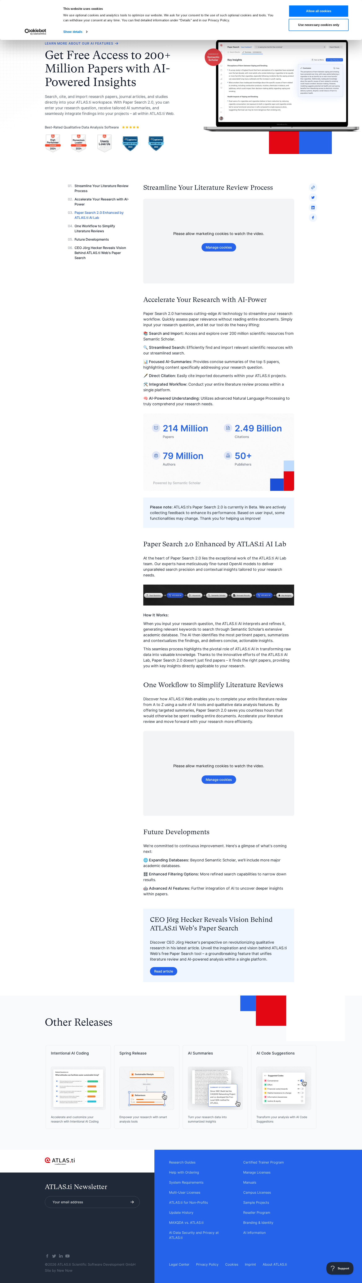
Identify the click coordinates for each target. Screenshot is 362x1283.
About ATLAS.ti (275, 1264)
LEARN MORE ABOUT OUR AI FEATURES (79, 43)
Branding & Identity (258, 1222)
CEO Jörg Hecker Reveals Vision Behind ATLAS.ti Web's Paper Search (100, 253)
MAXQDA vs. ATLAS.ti (186, 1222)
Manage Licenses (256, 1172)
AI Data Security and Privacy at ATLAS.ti (194, 1235)
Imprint (250, 1264)
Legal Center (179, 1264)
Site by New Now (58, 1270)
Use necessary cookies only (318, 25)
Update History (181, 1212)
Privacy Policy (207, 1264)
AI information (254, 1232)
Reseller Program (256, 1212)
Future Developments (92, 239)
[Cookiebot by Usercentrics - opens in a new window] (35, 32)
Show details (72, 31)
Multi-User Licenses (184, 1192)
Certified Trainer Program (263, 1162)
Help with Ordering (184, 1172)
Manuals (249, 1182)
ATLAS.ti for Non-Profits (188, 1202)
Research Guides (182, 1162)
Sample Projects (256, 1202)
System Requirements (186, 1182)
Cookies (231, 1264)
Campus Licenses (257, 1192)
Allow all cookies (318, 11)
